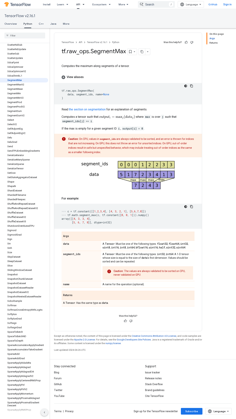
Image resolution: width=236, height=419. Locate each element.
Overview (10, 23)
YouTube (59, 396)
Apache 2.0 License (84, 339)
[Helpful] (186, 42)
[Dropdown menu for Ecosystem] (110, 4)
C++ (41, 23)
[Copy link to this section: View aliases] (87, 77)
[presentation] (117, 117)
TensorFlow (68, 42)
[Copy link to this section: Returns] (76, 295)
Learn (60, 4)
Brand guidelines (154, 390)
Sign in (227, 4)
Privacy (69, 411)
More (122, 4)
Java (53, 23)
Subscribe (191, 411)
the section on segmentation (87, 109)
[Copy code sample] (192, 86)
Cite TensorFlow (154, 396)
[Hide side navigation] (44, 412)
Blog (56, 372)
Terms (58, 411)
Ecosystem (99, 4)
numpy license (113, 343)
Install (46, 4)
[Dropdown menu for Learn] (68, 4)
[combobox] (156, 4)
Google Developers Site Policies (134, 339)
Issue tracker (152, 372)
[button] (128, 77)
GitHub (212, 4)
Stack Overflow (154, 384)
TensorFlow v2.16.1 (19, 16)
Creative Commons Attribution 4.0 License (154, 336)
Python (27, 23)
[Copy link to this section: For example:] (82, 198)
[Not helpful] (192, 42)
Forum (58, 378)
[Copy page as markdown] (142, 52)
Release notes (153, 378)
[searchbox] (24, 35)
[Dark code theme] (186, 86)
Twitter (58, 390)
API (78, 4)
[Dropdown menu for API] (84, 4)
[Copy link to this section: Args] (72, 236)
